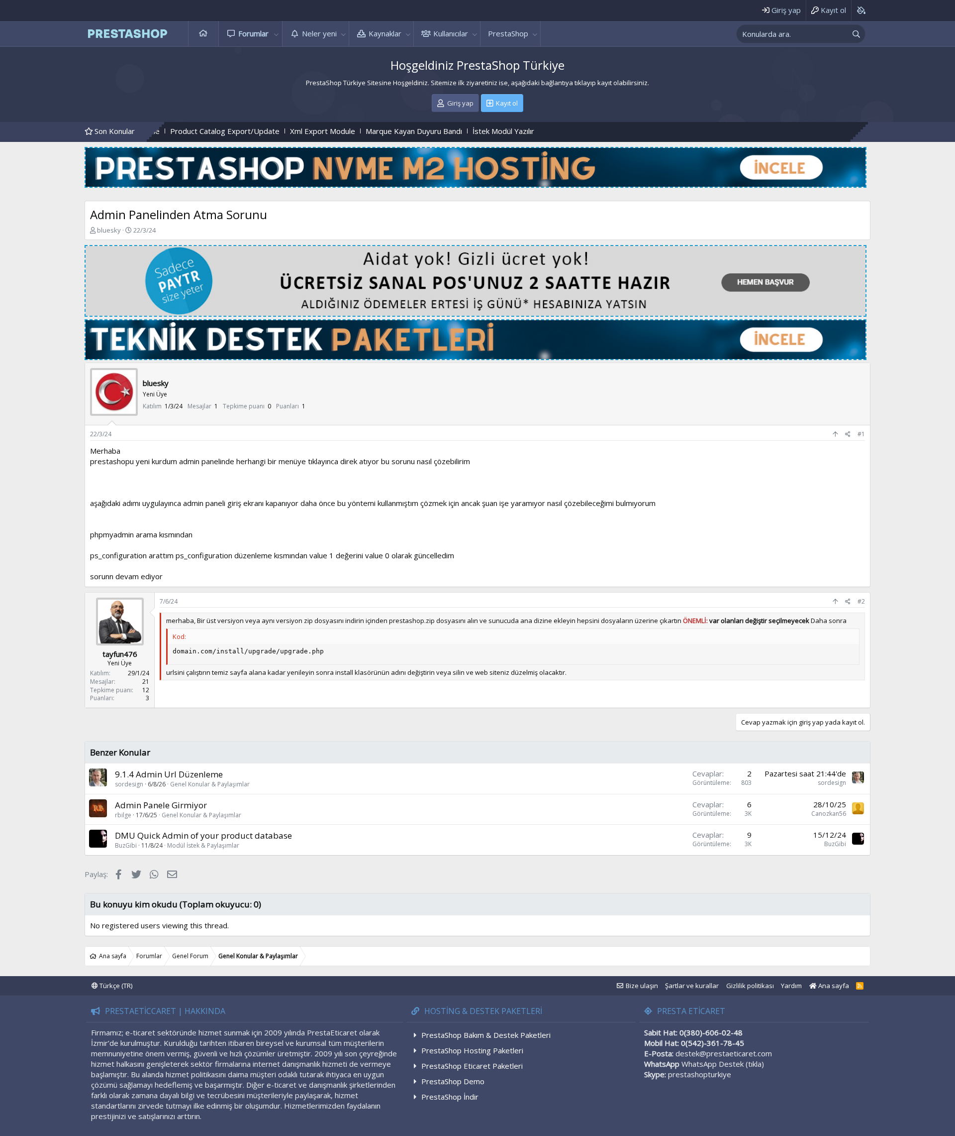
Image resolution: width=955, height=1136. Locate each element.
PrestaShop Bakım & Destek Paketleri (486, 1035)
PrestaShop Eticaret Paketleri (472, 1066)
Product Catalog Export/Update (169, 131)
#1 (861, 434)
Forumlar (253, 33)
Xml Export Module (266, 131)
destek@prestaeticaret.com (723, 1053)
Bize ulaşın (642, 985)
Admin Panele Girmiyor (161, 805)
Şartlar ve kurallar (692, 985)
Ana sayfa (203, 33)
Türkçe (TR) (115, 985)
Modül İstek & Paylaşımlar (203, 845)
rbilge (123, 815)
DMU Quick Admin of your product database (203, 835)
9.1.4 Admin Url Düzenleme (169, 774)
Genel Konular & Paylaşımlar (210, 784)
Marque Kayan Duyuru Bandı (358, 131)
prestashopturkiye (699, 1074)
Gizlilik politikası (750, 985)
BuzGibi (126, 845)
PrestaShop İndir (449, 1097)
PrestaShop (508, 33)
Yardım (791, 985)
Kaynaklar (385, 33)
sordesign (129, 784)
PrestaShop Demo (452, 1081)
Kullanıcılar (450, 33)
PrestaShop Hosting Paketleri (472, 1050)
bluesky (109, 230)
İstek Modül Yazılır (447, 131)
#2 (861, 601)
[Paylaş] (848, 434)
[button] (276, 33)
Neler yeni (319, 33)
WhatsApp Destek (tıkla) (722, 1064)
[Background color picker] (860, 10)
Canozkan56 (828, 813)
